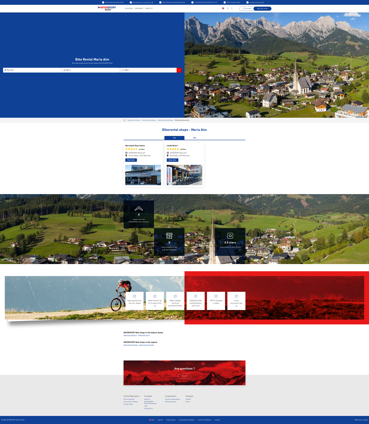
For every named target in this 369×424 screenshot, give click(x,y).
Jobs (145, 406)
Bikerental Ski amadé (146, 345)
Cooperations (170, 396)
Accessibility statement (186, 420)
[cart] (232, 9)
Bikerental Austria (134, 120)
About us (147, 399)
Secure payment (129, 399)
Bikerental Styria (143, 335)
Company (148, 396)
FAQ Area (184, 376)
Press (188, 402)
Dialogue (189, 396)
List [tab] (174, 138)
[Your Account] (228, 9)
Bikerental (124, 120)
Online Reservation (131, 396)
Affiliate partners (170, 402)
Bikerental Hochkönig (165, 120)
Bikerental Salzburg (149, 120)
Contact (188, 399)
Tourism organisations (172, 399)
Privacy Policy (128, 404)
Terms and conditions (131, 402)
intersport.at (148, 408)
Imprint (160, 420)
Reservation (131, 160)
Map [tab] (194, 138)
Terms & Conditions (204, 420)
